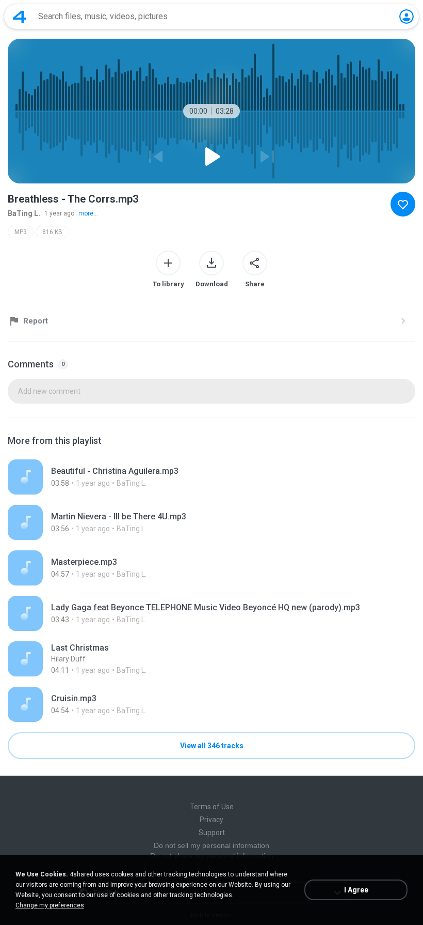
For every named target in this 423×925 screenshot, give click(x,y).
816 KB (52, 232)
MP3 (20, 232)
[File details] (211, 477)
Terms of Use (212, 807)
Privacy (211, 819)
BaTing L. (24, 213)
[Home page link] (19, 16)
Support (212, 832)
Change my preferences (49, 905)
